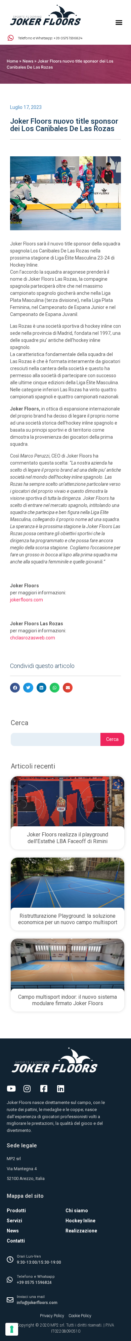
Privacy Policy (52, 1315)
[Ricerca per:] (55, 739)
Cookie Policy (80, 1315)
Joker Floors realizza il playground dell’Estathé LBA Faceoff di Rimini (67, 837)
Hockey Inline (80, 1220)
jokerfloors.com (26, 599)
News (28, 61)
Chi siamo (77, 1210)
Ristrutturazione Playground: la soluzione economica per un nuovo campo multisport (67, 919)
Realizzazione (81, 1230)
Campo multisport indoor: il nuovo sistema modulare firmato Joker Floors (67, 1000)
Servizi (14, 1220)
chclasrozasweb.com (32, 637)
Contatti (16, 1241)
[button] (118, 22)
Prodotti (16, 1210)
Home (12, 61)
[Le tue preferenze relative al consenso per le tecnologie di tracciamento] (11, 1329)
